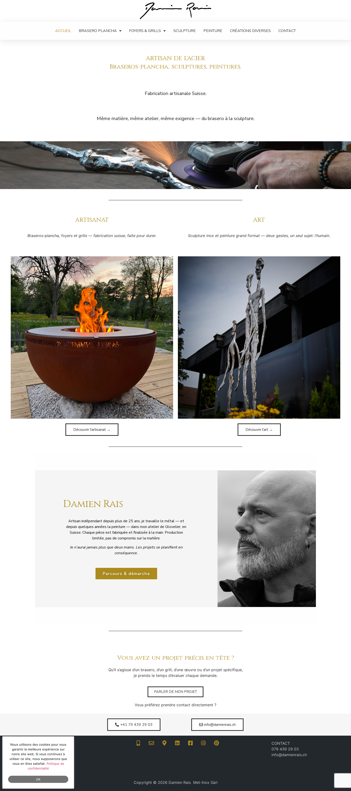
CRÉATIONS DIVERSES (250, 30)
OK (38, 779)
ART (259, 220)
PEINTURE (212, 30)
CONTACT (287, 30)
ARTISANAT (92, 220)
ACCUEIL (63, 30)
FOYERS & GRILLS (145, 30)
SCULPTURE (184, 30)
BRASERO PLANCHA (98, 30)
